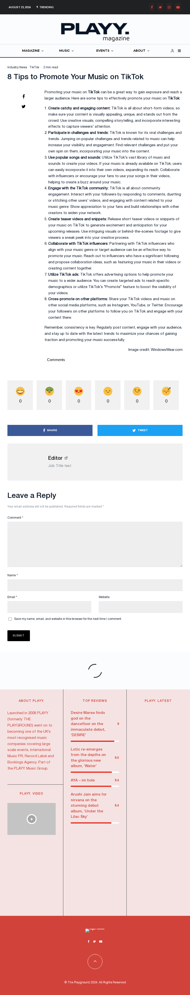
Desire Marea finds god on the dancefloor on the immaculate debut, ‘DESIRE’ (88, 724)
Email (12, 597)
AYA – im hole (83, 780)
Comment (15, 517)
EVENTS (102, 50)
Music (159, 766)
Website (104, 597)
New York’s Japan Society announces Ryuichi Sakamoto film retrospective (168, 784)
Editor (55, 458)
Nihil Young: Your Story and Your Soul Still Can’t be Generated (168, 835)
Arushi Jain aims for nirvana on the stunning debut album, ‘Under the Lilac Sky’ (89, 806)
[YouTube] (178, 7)
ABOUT (139, 50)
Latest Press (163, 711)
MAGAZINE (31, 50)
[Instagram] (169, 7)
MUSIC (64, 50)
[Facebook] (152, 7)
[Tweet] (23, 106)
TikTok (34, 67)
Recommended (166, 720)
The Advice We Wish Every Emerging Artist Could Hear (168, 735)
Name (12, 575)
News (159, 717)
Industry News (17, 67)
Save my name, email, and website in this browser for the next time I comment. (68, 619)
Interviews (166, 811)
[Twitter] (160, 7)
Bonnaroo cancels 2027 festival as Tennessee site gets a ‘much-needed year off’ (169, 885)
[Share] (23, 96)
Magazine (162, 714)
